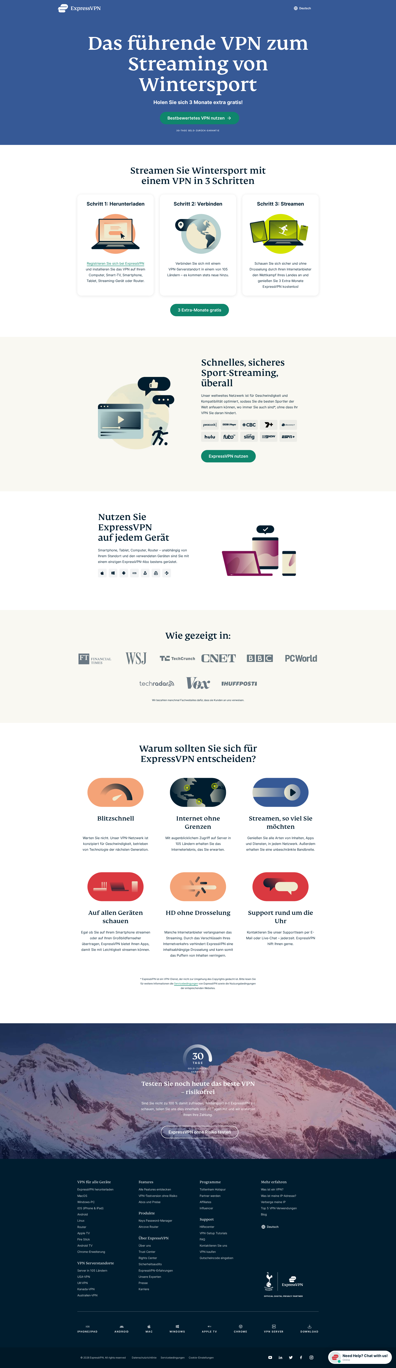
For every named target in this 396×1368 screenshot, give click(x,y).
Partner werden (210, 1195)
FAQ (202, 1239)
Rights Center (148, 1258)
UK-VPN (82, 1283)
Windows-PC (86, 1202)
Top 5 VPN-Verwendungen (279, 1208)
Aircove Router (148, 1226)
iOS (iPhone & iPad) (90, 1208)
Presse (143, 1283)
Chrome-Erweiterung (91, 1251)
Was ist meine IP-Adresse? (278, 1195)
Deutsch (305, 8)
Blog (264, 1214)
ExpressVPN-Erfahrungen (156, 1270)
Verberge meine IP (273, 1202)
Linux (81, 1220)
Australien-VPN (87, 1295)
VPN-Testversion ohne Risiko (158, 1195)
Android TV (84, 1245)
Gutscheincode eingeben (216, 1258)
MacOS (82, 1195)
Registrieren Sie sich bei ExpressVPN (115, 263)
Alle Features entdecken (155, 1189)
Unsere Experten (150, 1276)
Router (81, 1227)
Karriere (144, 1289)
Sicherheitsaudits (150, 1264)
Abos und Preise (149, 1202)
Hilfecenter (207, 1226)
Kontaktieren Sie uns (213, 1245)
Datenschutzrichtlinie (144, 1357)
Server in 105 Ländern (92, 1270)
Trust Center (147, 1251)
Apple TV (83, 1233)
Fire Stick (83, 1239)
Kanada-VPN (86, 1289)
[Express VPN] (79, 8)
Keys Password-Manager (155, 1220)
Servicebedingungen (186, 983)
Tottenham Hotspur (213, 1189)
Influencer (206, 1208)
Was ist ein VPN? (272, 1189)
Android (82, 1214)
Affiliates (205, 1202)
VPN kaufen (208, 1251)
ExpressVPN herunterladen (95, 1189)
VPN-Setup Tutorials (213, 1233)
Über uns (145, 1245)
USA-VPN (83, 1276)
